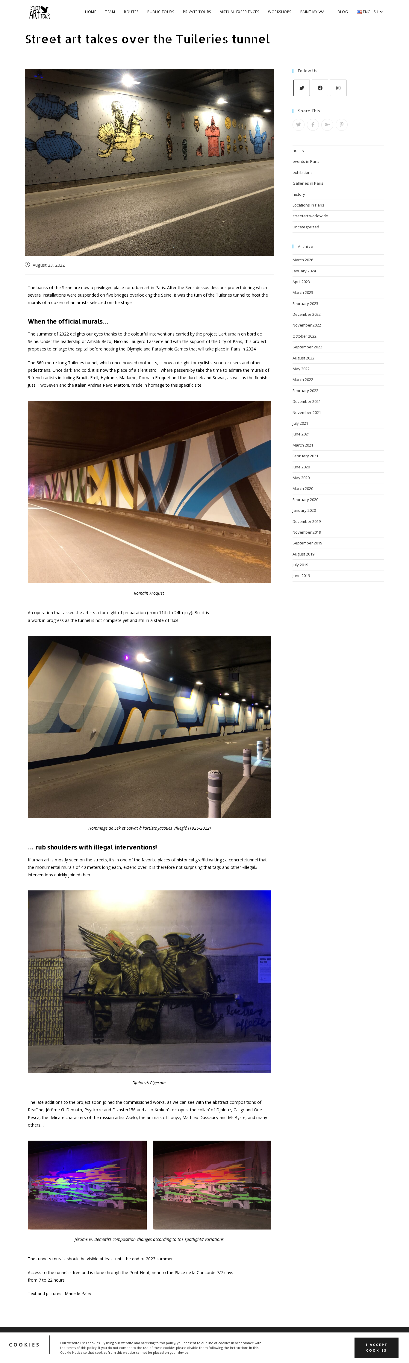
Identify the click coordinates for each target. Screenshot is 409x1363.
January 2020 (304, 510)
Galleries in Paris (308, 183)
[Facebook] (320, 88)
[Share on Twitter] (299, 125)
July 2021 (300, 423)
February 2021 (305, 456)
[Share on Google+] (327, 125)
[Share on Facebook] (313, 125)
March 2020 (303, 488)
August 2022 (303, 358)
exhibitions (303, 172)
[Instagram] (338, 88)
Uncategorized (306, 227)
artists (298, 150)
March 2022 (303, 379)
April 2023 (301, 281)
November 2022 (307, 325)
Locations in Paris (308, 205)
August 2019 (303, 554)
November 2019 (307, 532)
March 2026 (303, 259)
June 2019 (301, 575)
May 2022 (301, 368)
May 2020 (301, 477)
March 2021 (303, 445)
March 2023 (303, 292)
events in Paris (306, 161)
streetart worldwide (310, 215)
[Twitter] (301, 88)
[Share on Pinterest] (342, 125)
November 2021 (307, 412)
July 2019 (300, 564)
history (299, 194)
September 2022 (307, 347)
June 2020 (301, 467)
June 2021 (301, 434)
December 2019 (307, 521)
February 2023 (305, 303)
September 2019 (307, 543)
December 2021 (307, 401)
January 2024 (304, 271)
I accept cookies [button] (376, 1348)
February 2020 (305, 499)
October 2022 (304, 336)
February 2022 (305, 390)
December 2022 (307, 314)
